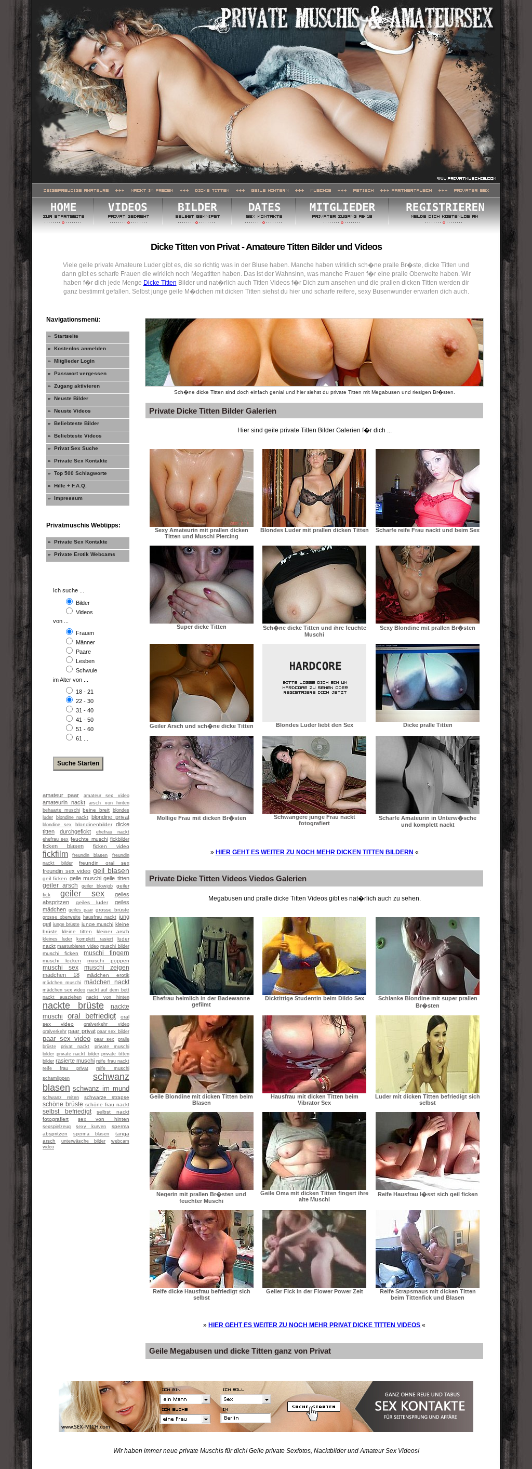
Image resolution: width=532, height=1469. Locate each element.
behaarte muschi (61, 810)
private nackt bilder (78, 1053)
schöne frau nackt (107, 1104)
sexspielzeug (57, 1126)
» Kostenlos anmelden (77, 348)
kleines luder (57, 939)
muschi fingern (106, 953)
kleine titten (77, 931)
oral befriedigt (92, 1015)
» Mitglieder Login (71, 361)
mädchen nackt (106, 982)
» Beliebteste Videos (75, 436)
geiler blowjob (97, 886)
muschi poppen (108, 960)
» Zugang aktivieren (74, 386)
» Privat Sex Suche (73, 448)
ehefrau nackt (112, 832)
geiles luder (92, 902)
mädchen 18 (61, 975)
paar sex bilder (113, 1031)
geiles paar (81, 909)
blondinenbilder (93, 824)
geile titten (116, 878)
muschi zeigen (106, 967)
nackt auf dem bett (108, 989)
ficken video (111, 846)
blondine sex (57, 824)
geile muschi (85, 878)
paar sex (104, 1039)
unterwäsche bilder (83, 1141)
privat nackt (75, 1046)
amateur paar (61, 795)
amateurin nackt (64, 802)
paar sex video (66, 1038)
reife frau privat (65, 1068)
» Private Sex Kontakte (78, 461)
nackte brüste (73, 1005)
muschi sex (60, 967)
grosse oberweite (62, 917)
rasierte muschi (75, 1060)
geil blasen (111, 870)
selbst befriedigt (67, 1111)
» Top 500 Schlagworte (77, 473)
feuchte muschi (89, 839)
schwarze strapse (106, 1097)
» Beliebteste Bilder (73, 423)
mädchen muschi (62, 982)
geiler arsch (60, 885)
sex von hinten (103, 1119)
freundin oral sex (104, 863)
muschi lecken (62, 960)
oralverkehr (54, 1031)
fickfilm (55, 854)
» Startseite (63, 336)
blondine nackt (72, 817)
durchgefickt (75, 831)
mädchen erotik (108, 975)
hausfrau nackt (99, 917)
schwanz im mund (101, 1088)
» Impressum (65, 498)
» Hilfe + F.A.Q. (67, 485)
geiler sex (82, 893)
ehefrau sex (56, 839)
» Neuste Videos (69, 411)
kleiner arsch (113, 931)
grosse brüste (112, 909)
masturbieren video (77, 946)
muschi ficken (60, 953)
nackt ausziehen (62, 997)
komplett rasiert (94, 939)
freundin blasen (90, 855)
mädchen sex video (64, 989)
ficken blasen (63, 846)
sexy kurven (91, 1126)
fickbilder (119, 839)
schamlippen (56, 1078)
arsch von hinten (109, 802)
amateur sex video (106, 795)
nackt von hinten (107, 997)
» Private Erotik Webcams (81, 554)
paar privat (81, 1031)
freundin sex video (66, 871)
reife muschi (112, 1068)
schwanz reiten (61, 1097)
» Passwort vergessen (77, 373)
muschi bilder (114, 946)
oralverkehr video (106, 1024)
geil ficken (55, 878)
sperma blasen (91, 1133)
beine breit (96, 810)
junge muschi (98, 924)
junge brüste (66, 924)
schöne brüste (63, 1104)
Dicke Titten (160, 282)
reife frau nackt (112, 1061)
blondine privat (110, 817)
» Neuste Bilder (68, 398)
